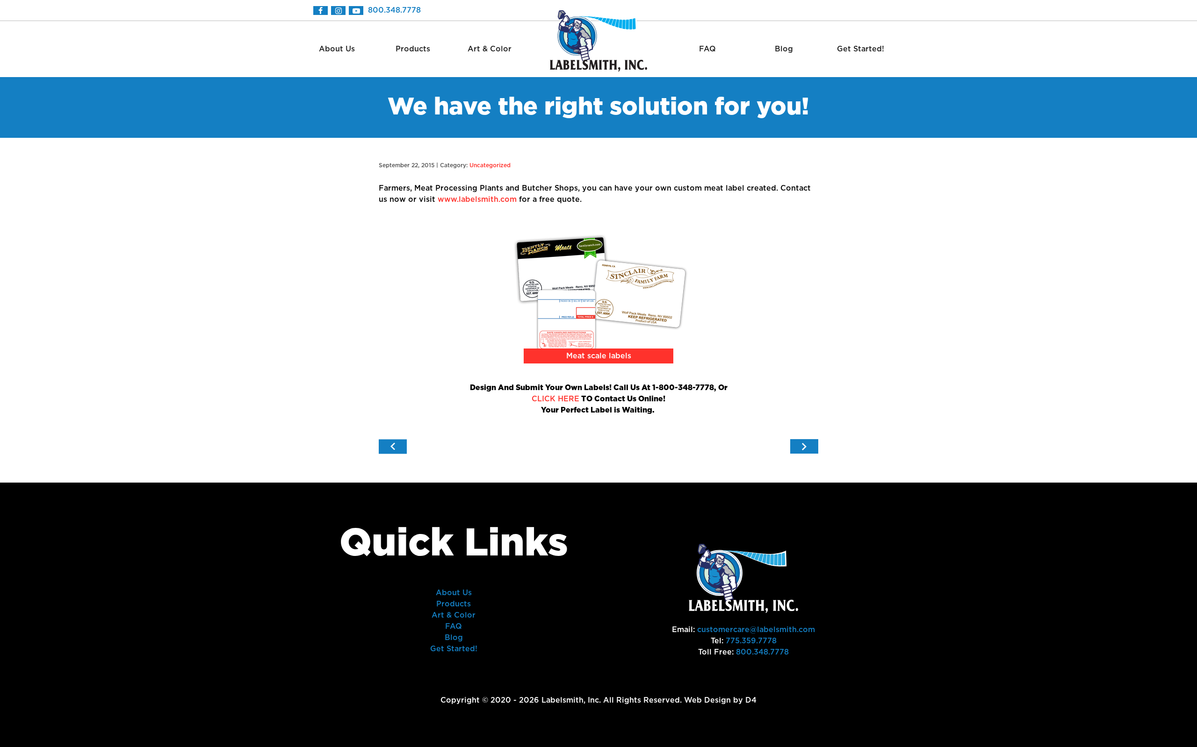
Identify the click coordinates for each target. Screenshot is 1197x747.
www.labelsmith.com (477, 199)
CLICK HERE (555, 399)
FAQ (707, 49)
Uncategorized (490, 165)
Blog (784, 49)
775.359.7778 (751, 641)
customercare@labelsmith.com (756, 629)
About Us (337, 49)
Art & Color (490, 49)
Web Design (707, 700)
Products (413, 49)
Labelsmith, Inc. (571, 700)
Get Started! (860, 49)
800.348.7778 (394, 10)
